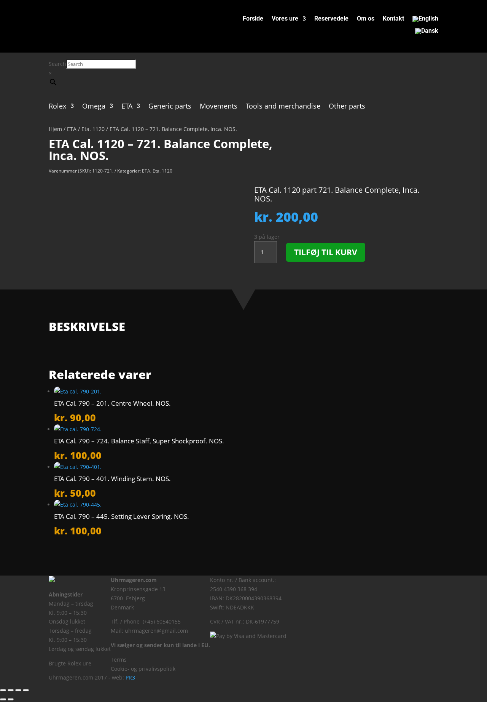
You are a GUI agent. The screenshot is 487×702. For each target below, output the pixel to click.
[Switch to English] (425, 20)
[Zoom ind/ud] (3, 690)
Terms (119, 659)
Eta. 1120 (93, 129)
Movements (218, 106)
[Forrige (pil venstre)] (3, 699)
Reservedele (331, 19)
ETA (126, 106)
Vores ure (285, 19)
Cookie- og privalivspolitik (143, 668)
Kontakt (393, 19)
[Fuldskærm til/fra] (11, 690)
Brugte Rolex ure (70, 663)
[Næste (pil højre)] (11, 699)
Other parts (347, 106)
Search (57, 63)
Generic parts (169, 106)
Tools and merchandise (283, 106)
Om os (365, 19)
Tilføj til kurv (325, 252)
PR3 (130, 677)
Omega (93, 106)
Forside (253, 19)
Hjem (55, 129)
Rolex (57, 106)
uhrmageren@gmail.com (156, 630)
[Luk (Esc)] (26, 690)
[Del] (18, 690)
